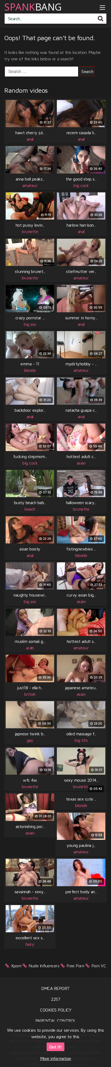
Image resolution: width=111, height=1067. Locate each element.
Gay (30, 740)
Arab (30, 647)
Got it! (55, 1046)
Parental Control (55, 1020)
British (30, 694)
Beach (30, 509)
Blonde (30, 370)
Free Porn (75, 965)
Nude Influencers (44, 965)
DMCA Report (55, 988)
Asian (81, 462)
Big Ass (30, 324)
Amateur (30, 185)
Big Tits (81, 740)
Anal (30, 139)
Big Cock (81, 185)
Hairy (30, 944)
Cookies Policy (55, 1009)
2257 (55, 999)
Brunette (30, 231)
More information (55, 1058)
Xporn (16, 965)
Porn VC (98, 965)
